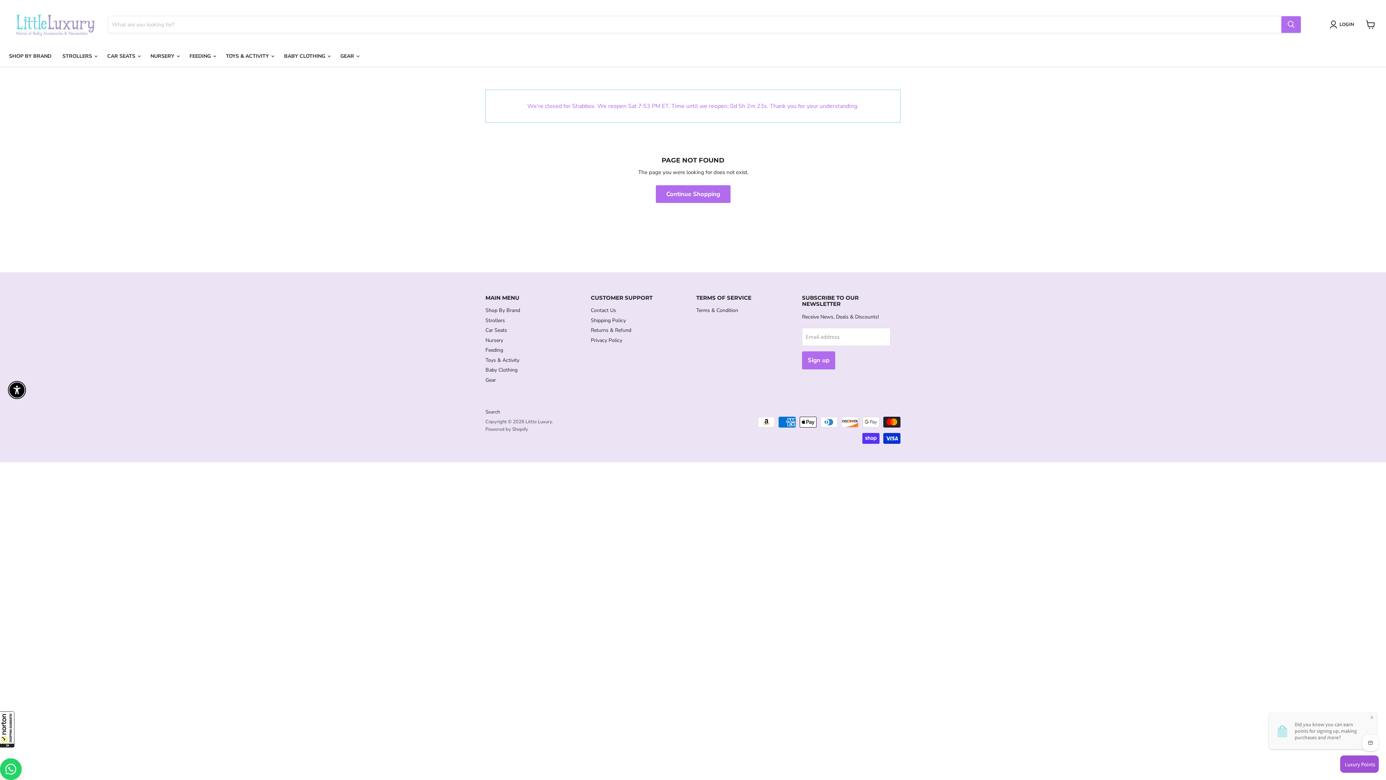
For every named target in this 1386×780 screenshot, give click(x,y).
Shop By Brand (30, 56)
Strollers (77, 56)
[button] (7, 729)
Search (492, 412)
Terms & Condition (717, 310)
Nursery (163, 56)
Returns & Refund (611, 330)
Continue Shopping (693, 194)
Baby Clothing (305, 56)
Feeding (200, 56)
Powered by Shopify (506, 429)
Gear (348, 56)
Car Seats (122, 56)
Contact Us (603, 310)
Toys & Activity (248, 56)
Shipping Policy (608, 320)
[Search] (1291, 24)
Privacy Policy (606, 340)
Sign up (818, 360)
